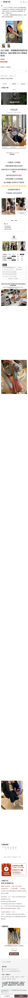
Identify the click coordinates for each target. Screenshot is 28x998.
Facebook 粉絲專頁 (6, 962)
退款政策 (17, 977)
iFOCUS (10, 990)
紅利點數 (12, 977)
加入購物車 (7, 996)
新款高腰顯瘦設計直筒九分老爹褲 (14, 945)
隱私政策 (4, 979)
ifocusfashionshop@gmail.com (11, 969)
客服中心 (14, 979)
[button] (24, 32)
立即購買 (21, 996)
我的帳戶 (22, 977)
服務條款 (9, 979)
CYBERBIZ (6, 992)
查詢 (3, 977)
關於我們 (7, 977)
